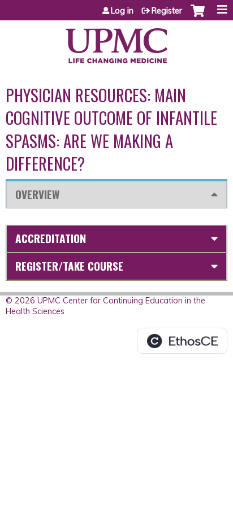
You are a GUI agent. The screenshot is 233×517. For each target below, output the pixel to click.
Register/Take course (69, 266)
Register (167, 11)
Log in (122, 11)
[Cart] (198, 16)
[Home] (116, 41)
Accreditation (50, 238)
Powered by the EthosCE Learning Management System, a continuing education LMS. (182, 341)
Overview (37, 194)
